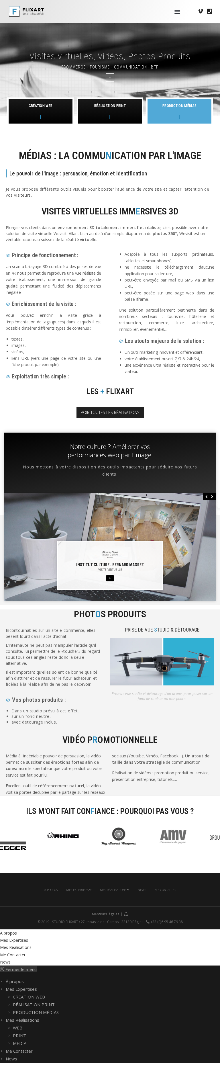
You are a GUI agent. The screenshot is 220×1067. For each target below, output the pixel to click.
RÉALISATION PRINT (34, 1004)
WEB (17, 1028)
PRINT (19, 1035)
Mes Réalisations (113, 890)
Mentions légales (105, 914)
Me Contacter (165, 890)
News (142, 890)
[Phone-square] (209, 11)
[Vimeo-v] (200, 11)
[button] (177, 11)
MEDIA (19, 1043)
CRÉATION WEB (29, 997)
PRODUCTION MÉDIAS (36, 1012)
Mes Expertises (77, 890)
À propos (51, 890)
